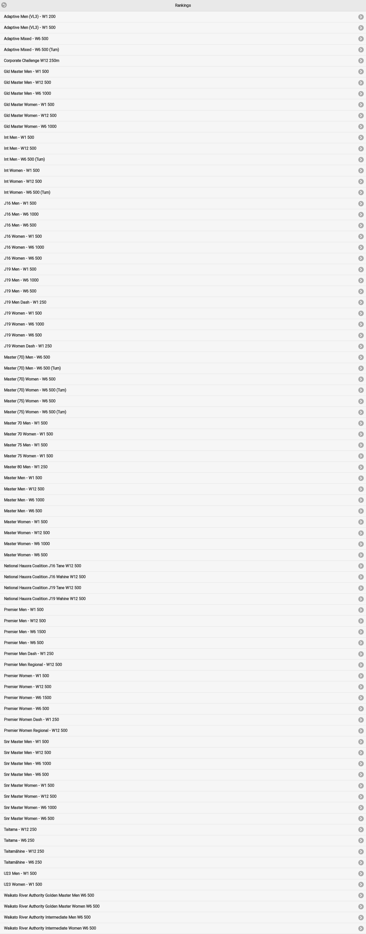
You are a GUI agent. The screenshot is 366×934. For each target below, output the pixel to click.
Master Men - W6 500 (23, 511)
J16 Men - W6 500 (20, 225)
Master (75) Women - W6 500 (30, 401)
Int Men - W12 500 (20, 148)
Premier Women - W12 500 (27, 686)
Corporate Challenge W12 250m (31, 60)
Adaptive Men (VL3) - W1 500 (30, 27)
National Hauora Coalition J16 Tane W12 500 (42, 565)
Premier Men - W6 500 (24, 642)
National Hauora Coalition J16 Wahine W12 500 (45, 576)
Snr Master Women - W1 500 (29, 785)
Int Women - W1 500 (22, 170)
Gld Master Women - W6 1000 (30, 126)
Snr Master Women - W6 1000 (30, 807)
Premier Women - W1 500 (26, 675)
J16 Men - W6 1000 (21, 214)
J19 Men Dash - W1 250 (25, 302)
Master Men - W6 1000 (24, 500)
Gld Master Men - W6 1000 (27, 93)
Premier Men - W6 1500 (25, 631)
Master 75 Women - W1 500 (28, 456)
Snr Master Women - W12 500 (30, 796)
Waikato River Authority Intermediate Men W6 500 (47, 917)
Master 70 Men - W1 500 (26, 423)
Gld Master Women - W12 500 (30, 115)
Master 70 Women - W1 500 (28, 434)
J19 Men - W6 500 (20, 291)
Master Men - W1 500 (23, 477)
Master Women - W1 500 (26, 521)
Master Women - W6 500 (26, 555)
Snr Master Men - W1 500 (26, 741)
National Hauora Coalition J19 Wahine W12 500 (45, 598)
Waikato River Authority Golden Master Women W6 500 (52, 906)
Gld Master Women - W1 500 (29, 104)
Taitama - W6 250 (19, 840)
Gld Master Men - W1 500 (26, 71)
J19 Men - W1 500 (20, 269)
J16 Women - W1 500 (23, 236)
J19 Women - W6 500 (23, 335)
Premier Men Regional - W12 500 (33, 664)
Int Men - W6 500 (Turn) (24, 159)
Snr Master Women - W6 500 (29, 818)
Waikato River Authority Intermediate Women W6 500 (50, 928)
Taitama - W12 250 (20, 829)
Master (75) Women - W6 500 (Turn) (35, 412)
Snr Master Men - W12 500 (27, 752)
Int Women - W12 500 (23, 181)
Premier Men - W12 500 (25, 620)
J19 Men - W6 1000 (21, 280)
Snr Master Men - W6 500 (26, 774)
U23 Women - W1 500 (23, 884)
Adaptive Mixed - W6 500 (26, 38)
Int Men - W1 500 (19, 137)
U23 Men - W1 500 (20, 873)
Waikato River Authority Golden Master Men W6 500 (49, 895)
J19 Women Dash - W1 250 (28, 346)
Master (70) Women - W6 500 (30, 379)
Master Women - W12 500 (27, 532)
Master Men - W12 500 (24, 489)
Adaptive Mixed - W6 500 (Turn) (31, 49)
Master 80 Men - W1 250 (26, 467)
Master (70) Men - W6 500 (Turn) (32, 368)
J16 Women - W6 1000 (24, 247)
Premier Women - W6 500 (26, 708)
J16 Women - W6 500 (23, 258)
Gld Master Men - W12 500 (27, 82)
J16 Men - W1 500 (20, 203)
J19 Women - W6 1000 (24, 324)
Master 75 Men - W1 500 (26, 445)
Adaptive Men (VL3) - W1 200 (30, 16)
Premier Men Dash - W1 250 (29, 653)
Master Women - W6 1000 (27, 543)
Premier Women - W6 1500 (27, 697)
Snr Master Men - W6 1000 (27, 763)
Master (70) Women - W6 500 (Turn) (35, 390)
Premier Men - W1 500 (24, 609)
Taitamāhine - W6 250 (23, 862)
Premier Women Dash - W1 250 (31, 719)
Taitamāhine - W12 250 (24, 851)
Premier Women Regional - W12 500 (35, 730)
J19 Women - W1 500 (23, 313)
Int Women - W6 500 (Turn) (27, 192)
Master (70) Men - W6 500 (27, 357)
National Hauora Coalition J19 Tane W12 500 (42, 587)
